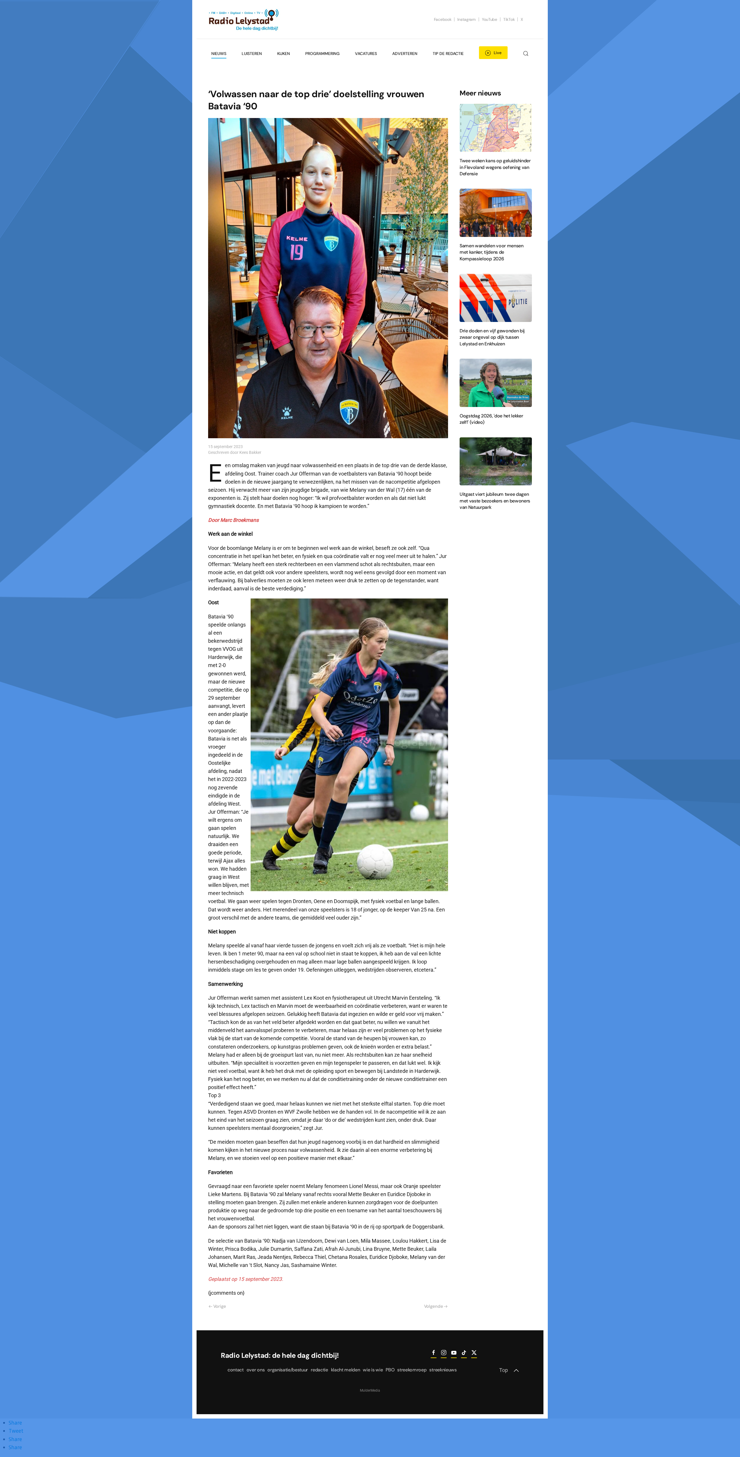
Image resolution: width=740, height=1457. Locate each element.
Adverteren (404, 53)
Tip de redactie (448, 53)
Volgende (433, 1306)
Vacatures (366, 53)
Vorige (219, 1306)
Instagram (466, 19)
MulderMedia (370, 1390)
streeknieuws (442, 1370)
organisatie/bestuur (287, 1370)
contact (235, 1370)
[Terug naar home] (244, 19)
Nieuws (218, 53)
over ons (255, 1370)
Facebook (443, 19)
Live (498, 52)
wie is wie (373, 1370)
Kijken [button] (283, 53)
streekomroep (411, 1370)
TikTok (509, 19)
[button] (525, 53)
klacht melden (345, 1370)
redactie (319, 1370)
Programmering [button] (322, 53)
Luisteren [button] (252, 53)
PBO (390, 1370)
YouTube (489, 19)
